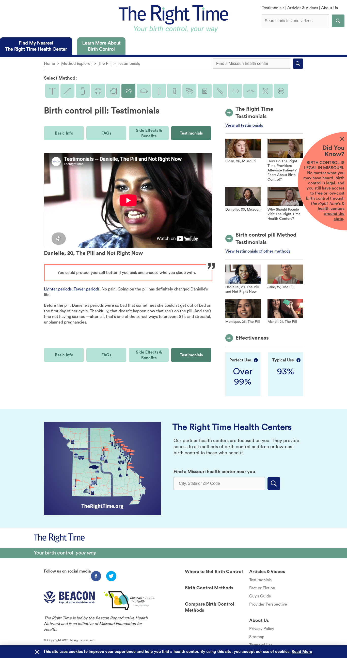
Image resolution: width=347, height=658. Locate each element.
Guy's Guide (260, 596)
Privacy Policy (261, 629)
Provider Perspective (268, 604)
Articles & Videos (302, 8)
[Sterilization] (250, 91)
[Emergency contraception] (281, 91)
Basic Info (64, 133)
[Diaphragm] (144, 91)
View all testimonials (244, 125)
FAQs (106, 133)
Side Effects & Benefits (149, 133)
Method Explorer (76, 64)
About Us (329, 8)
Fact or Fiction (262, 588)
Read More (302, 652)
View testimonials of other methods (257, 251)
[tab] (36, 46)
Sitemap (256, 637)
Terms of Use (261, 645)
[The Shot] (83, 91)
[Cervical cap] (189, 91)
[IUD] (52, 91)
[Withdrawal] (235, 91)
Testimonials (273, 8)
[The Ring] (98, 91)
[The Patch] (113, 91)
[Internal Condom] (174, 91)
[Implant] (67, 91)
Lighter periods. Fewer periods (72, 289)
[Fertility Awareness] (205, 91)
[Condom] (159, 91)
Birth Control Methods (209, 588)
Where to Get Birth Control (214, 571)
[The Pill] (128, 91)
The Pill (105, 64)
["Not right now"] (266, 91)
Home (49, 64)
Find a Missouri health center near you (214, 471)
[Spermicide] (220, 91)
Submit (338, 20)
